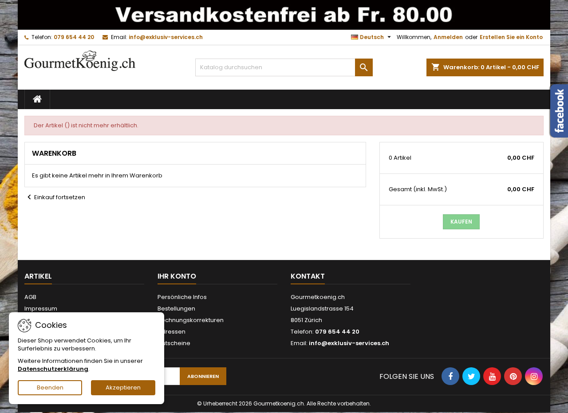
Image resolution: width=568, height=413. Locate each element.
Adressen (171, 331)
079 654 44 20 (74, 37)
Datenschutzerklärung (53, 369)
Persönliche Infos (182, 297)
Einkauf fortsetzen (54, 197)
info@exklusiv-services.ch (166, 37)
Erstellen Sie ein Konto (511, 37)
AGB (30, 297)
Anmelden (448, 37)
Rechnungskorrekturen (191, 320)
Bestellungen (176, 308)
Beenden (50, 387)
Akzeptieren (123, 387)
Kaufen (461, 221)
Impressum (40, 308)
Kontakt (308, 276)
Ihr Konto (177, 276)
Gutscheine (174, 343)
